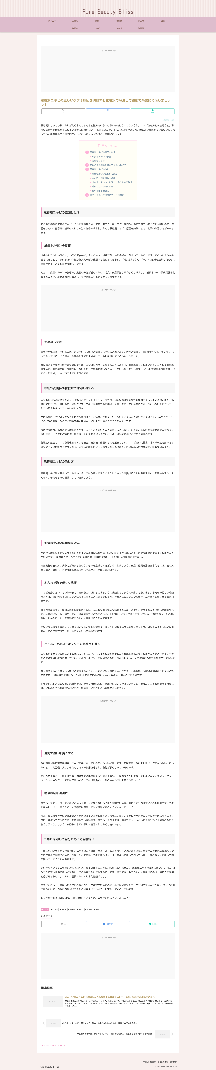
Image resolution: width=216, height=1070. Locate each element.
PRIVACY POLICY (149, 1062)
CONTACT (173, 1062)
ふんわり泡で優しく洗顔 (103, 178)
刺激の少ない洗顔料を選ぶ (105, 174)
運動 (97, 909)
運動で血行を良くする (102, 186)
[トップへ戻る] (212, 1066)
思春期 (72, 909)
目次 (105, 145)
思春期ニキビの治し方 (100, 169)
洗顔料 (89, 909)
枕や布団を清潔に (100, 191)
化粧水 (64, 909)
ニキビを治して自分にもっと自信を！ (108, 195)
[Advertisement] (108, 71)
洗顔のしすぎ (98, 161)
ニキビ (46, 909)
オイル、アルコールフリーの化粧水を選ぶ (112, 182)
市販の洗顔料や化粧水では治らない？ (108, 165)
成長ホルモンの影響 (101, 157)
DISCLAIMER (163, 1062)
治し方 (81, 909)
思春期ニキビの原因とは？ (103, 152)
